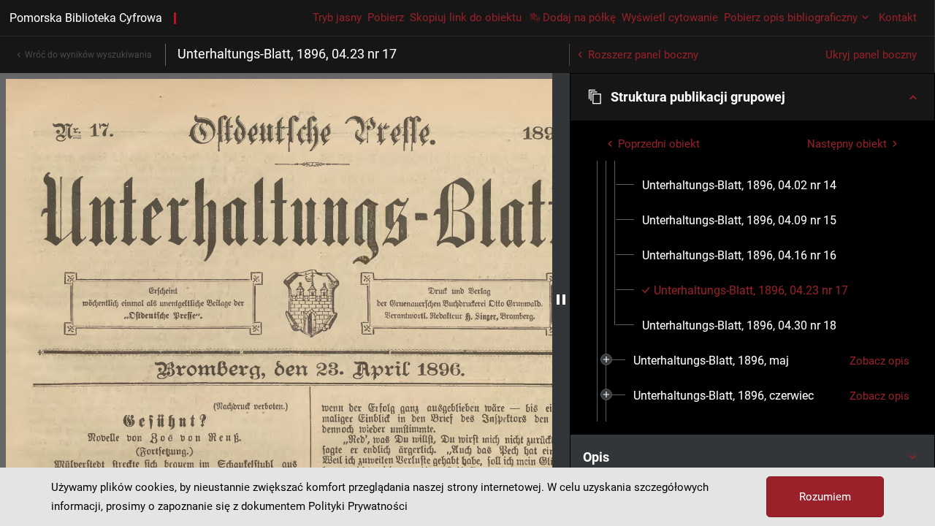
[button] (752, 97)
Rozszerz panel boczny (643, 54)
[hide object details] (561, 299)
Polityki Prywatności (358, 506)
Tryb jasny (337, 17)
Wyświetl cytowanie (670, 17)
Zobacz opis (879, 360)
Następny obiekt (847, 143)
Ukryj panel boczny (871, 54)
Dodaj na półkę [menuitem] (579, 17)
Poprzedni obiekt (659, 143)
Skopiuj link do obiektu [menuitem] (466, 17)
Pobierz (385, 17)
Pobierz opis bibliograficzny (791, 17)
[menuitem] (739, 185)
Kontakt (898, 17)
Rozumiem (825, 496)
